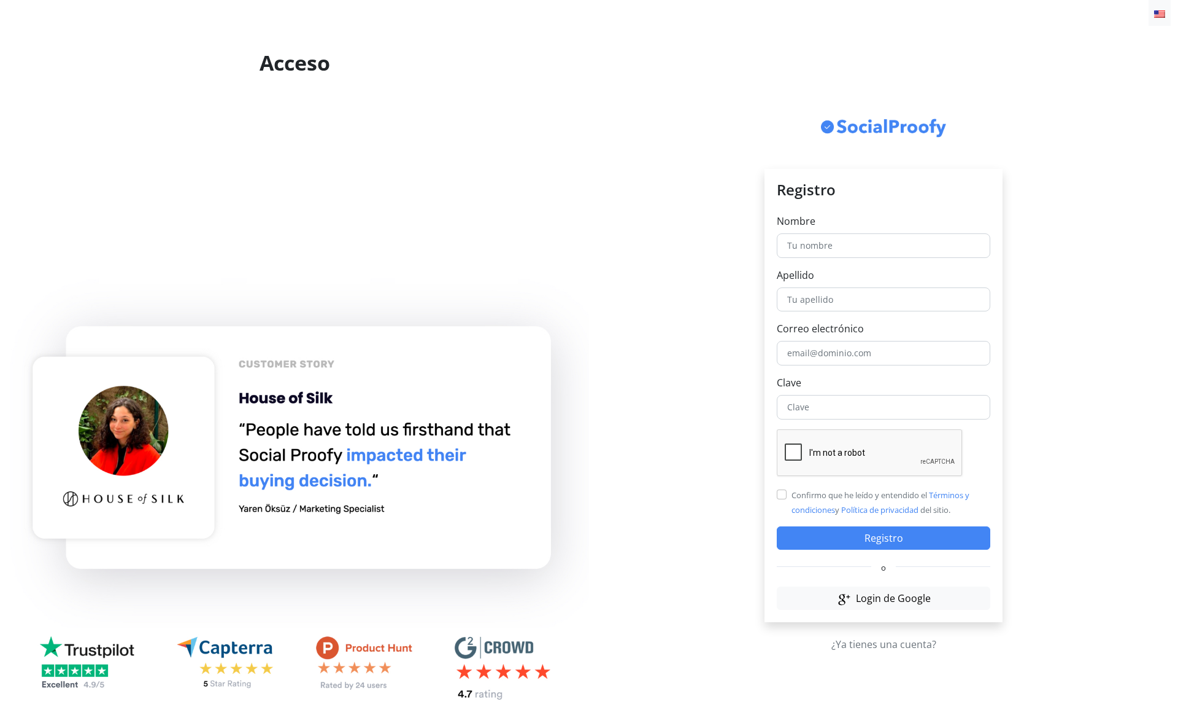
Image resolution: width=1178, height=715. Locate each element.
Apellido (795, 275)
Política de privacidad (879, 509)
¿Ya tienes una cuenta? (883, 644)
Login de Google (892, 598)
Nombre (796, 221)
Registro (883, 538)
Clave (789, 382)
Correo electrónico (820, 328)
